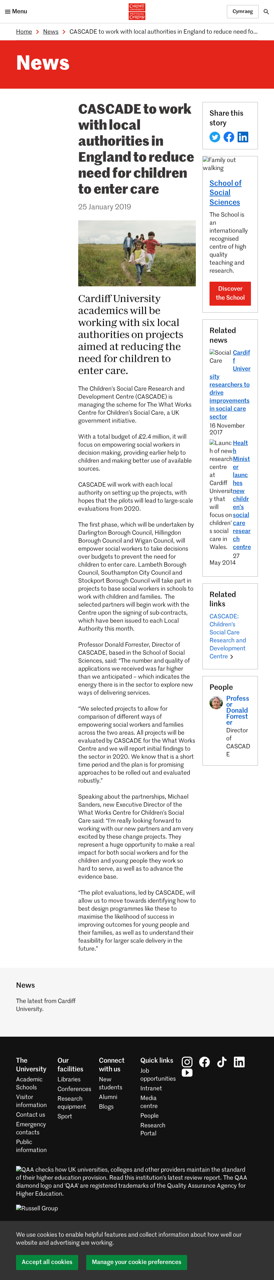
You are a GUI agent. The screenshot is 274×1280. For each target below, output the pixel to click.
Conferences (74, 1089)
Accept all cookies (47, 1262)
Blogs (106, 1107)
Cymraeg (243, 11)
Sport (64, 1117)
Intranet (151, 1089)
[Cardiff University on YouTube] (187, 1072)
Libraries (69, 1080)
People (149, 1116)
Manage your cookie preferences (136, 1262)
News (50, 32)
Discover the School (230, 293)
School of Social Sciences (226, 193)
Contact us (30, 1115)
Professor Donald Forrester (237, 711)
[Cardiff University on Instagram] (187, 1062)
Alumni (108, 1097)
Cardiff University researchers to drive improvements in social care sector (230, 385)
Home (24, 32)
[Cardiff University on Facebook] (204, 1062)
